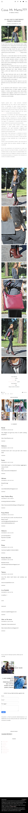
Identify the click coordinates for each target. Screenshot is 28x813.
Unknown (4, 446)
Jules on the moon (6, 619)
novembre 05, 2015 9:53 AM (7, 462)
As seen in (5, 747)
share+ (11, 393)
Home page (5, 741)
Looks (3, 392)
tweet (2, 393)
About (4, 746)
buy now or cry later (6, 537)
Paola (3, 460)
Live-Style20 (5, 590)
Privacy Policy (6, 749)
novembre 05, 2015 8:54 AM (7, 429)
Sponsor (4, 744)
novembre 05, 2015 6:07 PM (7, 592)
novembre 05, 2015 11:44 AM (7, 514)
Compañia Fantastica (12, 381)
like (6, 393)
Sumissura (17, 52)
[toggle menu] (2, 1)
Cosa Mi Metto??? (14, 10)
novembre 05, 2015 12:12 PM (7, 532)
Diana (3, 545)
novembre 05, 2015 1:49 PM (7, 547)
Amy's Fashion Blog (7, 496)
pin (8, 393)
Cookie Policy (6, 751)
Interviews (5, 752)
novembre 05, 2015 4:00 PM (7, 574)
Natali (3, 428)
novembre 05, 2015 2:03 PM (7, 559)
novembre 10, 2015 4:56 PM (7, 621)
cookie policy (13, 806)
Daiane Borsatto (6, 557)
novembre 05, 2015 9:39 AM (7, 447)
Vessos (13, 380)
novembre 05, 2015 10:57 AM (7, 480)
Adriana (3, 478)
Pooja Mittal (5, 512)
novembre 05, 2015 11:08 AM (7, 498)
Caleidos (13, 385)
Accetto (24, 799)
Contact (4, 743)
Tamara (3, 572)
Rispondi (3, 455)
